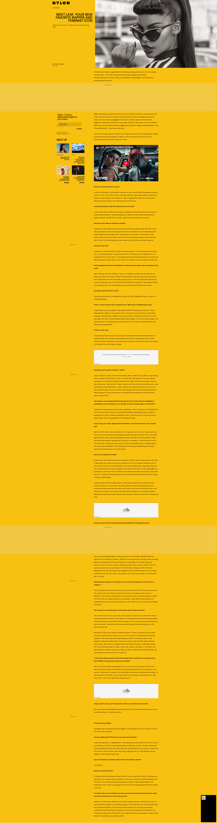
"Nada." (96, 122)
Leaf (112, 72)
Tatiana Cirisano (59, 64)
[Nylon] (61, 3)
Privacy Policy (65, 133)
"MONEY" (116, 120)
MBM (122, 125)
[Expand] (202, 797)
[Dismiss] (214, 797)
